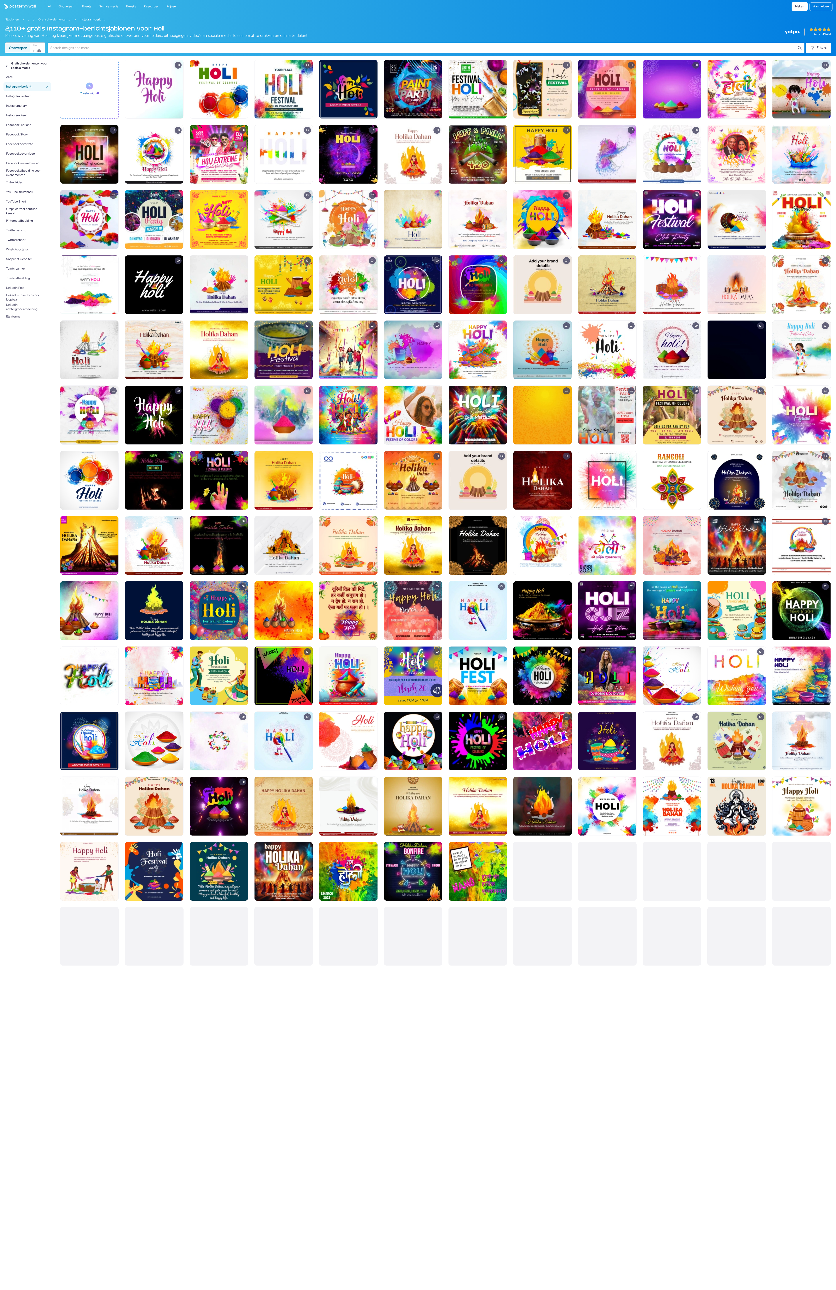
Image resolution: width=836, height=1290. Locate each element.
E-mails (37, 48)
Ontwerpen (18, 48)
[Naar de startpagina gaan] (18, 6)
